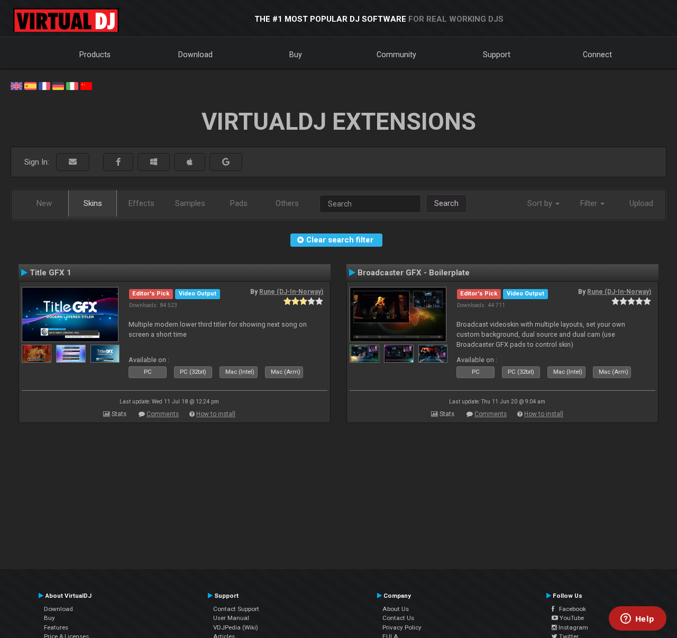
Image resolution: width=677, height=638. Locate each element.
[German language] (58, 85)
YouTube (571, 618)
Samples (190, 203)
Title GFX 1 (50, 272)
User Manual (231, 618)
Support (496, 54)
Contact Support (236, 609)
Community (396, 54)
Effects (141, 203)
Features (56, 627)
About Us (395, 609)
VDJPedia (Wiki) (235, 627)
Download (195, 54)
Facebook (570, 609)
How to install (215, 414)
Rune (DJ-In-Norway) (291, 291)
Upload (641, 203)
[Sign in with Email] (72, 162)
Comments (163, 414)
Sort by (540, 203)
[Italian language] (72, 85)
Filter (589, 203)
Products (95, 54)
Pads (239, 203)
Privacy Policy (402, 627)
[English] (16, 85)
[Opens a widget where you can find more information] (637, 619)
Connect (597, 54)
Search (446, 203)
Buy (295, 54)
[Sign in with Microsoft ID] (154, 162)
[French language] (44, 85)
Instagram (572, 627)
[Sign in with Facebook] (118, 162)
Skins (93, 203)
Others (287, 203)
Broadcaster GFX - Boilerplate (414, 272)
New (44, 203)
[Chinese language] (86, 85)
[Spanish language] (30, 85)
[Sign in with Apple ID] (189, 162)
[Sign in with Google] (225, 162)
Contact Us (398, 618)
